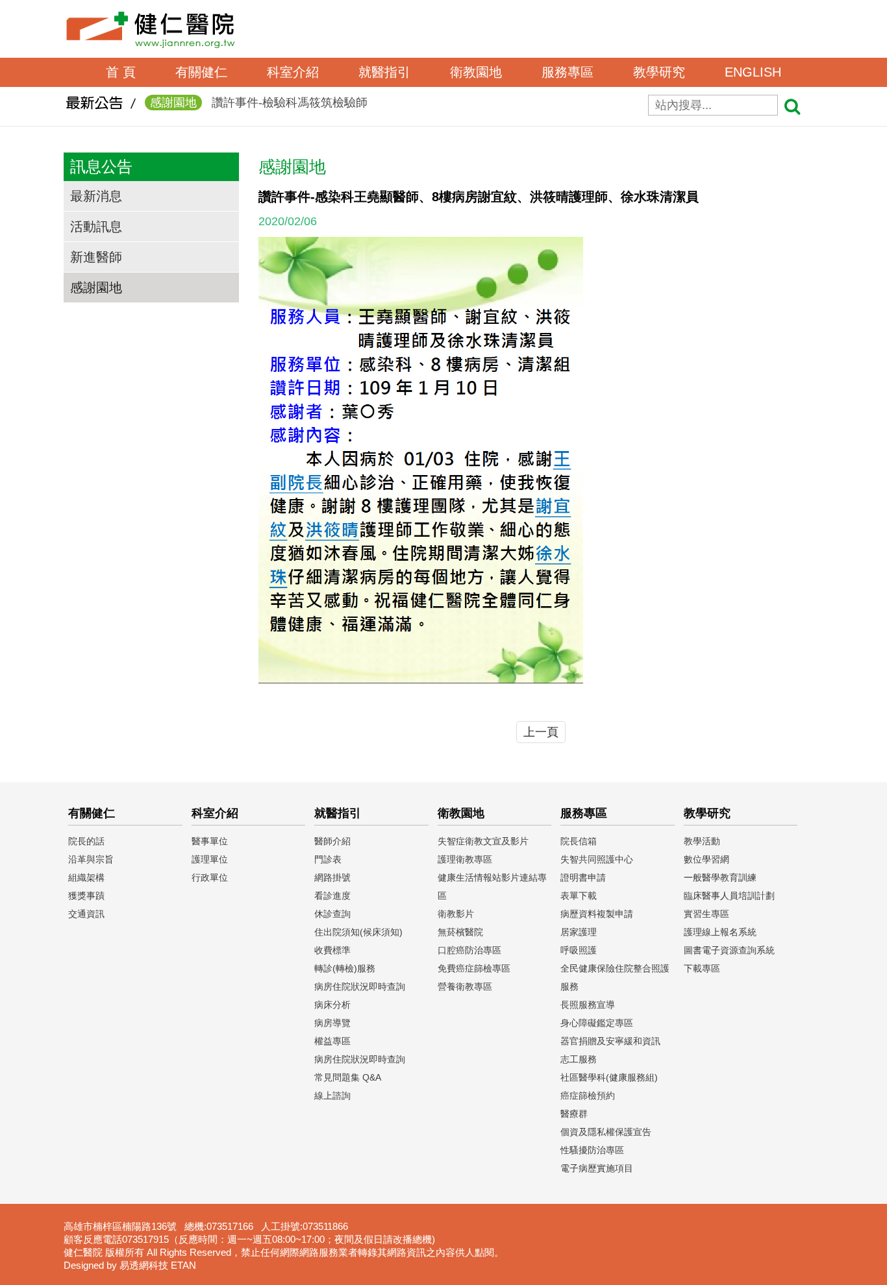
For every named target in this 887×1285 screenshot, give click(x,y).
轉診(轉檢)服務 (344, 968)
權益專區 (332, 1041)
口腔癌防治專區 (469, 950)
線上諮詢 (332, 1095)
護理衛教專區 (465, 859)
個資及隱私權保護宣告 (605, 1132)
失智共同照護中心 (596, 859)
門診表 (328, 859)
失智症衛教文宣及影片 (483, 841)
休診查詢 (332, 914)
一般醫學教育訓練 (720, 877)
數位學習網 (706, 859)
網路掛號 (332, 877)
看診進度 (332, 895)
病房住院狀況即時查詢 (359, 986)
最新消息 (96, 196)
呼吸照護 (578, 950)
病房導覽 (332, 1023)
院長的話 (86, 841)
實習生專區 (706, 914)
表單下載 (578, 895)
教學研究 (659, 72)
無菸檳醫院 (460, 932)
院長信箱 (578, 841)
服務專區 (567, 72)
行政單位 (210, 877)
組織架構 (86, 877)
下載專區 (702, 968)
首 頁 (121, 72)
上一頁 (540, 732)
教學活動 (702, 841)
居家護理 (578, 932)
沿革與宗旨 (91, 859)
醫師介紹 (332, 841)
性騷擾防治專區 (592, 1150)
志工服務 (578, 1059)
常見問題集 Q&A (347, 1077)
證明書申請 (583, 877)
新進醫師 (96, 257)
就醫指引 (384, 72)
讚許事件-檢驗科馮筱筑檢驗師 (259, 102)
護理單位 (210, 859)
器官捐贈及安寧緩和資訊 (610, 1041)
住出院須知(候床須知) (358, 932)
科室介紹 (293, 72)
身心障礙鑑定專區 (596, 1023)
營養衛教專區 (465, 986)
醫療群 (574, 1113)
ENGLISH (753, 72)
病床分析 (332, 1004)
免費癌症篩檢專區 (474, 968)
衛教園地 (476, 72)
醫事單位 (210, 841)
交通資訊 (86, 914)
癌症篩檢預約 (587, 1095)
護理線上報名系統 (720, 932)
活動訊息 (96, 226)
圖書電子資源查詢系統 (729, 950)
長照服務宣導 (587, 1004)
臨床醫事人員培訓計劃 (729, 895)
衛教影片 (456, 914)
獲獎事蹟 (86, 895)
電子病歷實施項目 (596, 1168)
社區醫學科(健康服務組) (609, 1077)
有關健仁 (201, 72)
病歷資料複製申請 (596, 914)
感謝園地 (96, 287)
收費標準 (332, 950)
